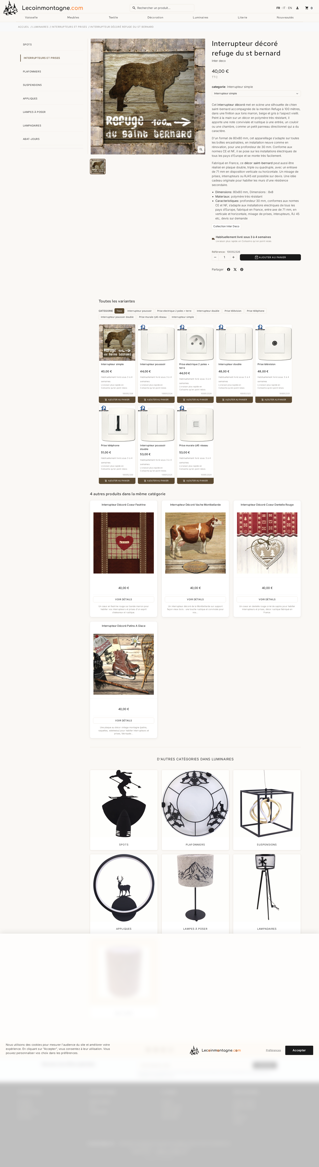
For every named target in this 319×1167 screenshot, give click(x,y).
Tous (119, 310)
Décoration (155, 17)
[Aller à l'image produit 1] (98, 166)
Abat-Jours (31, 139)
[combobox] (162, 8)
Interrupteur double (208, 310)
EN (290, 8)
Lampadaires (32, 125)
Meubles (73, 17)
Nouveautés (285, 17)
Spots (27, 44)
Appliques (30, 98)
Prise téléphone (255, 310)
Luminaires (200, 17)
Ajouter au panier (272, 257)
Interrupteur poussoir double (117, 317)
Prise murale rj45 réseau (152, 317)
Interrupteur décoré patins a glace (123, 625)
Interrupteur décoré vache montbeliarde (195, 504)
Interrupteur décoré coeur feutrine (123, 504)
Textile (113, 17)
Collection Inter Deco (226, 226)
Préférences (273, 1050)
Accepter (299, 1050)
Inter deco (219, 60)
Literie (242, 17)
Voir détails (123, 599)
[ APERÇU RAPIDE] (123, 543)
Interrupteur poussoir (139, 310)
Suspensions (32, 85)
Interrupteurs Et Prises (42, 58)
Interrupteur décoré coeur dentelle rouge (267, 504)
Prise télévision (233, 310)
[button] (297, 8)
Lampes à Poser (34, 112)
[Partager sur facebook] (228, 269)
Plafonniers (32, 71)
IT (284, 8)
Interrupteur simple (183, 317)
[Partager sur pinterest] (242, 269)
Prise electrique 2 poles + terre (174, 310)
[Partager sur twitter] (235, 269)
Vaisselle (31, 17)
